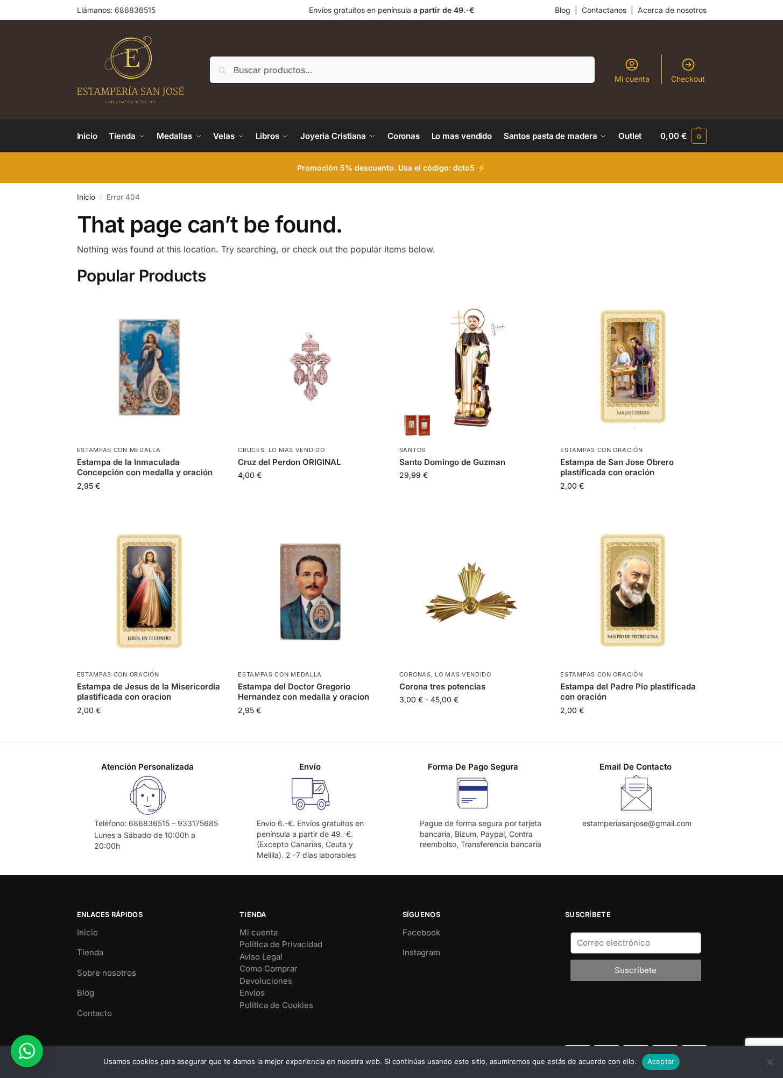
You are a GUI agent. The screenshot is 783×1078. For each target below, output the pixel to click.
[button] (683, 136)
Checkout (688, 78)
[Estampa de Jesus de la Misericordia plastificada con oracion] (149, 592)
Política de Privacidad (280, 944)
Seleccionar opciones (472, 722)
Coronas (415, 674)
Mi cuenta (632, 78)
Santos (412, 450)
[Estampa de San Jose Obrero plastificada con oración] (633, 367)
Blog (562, 10)
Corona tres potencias (442, 686)
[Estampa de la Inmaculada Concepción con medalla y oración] (149, 367)
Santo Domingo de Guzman (452, 462)
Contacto (94, 1013)
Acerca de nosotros (672, 10)
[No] (769, 1061)
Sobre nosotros (106, 973)
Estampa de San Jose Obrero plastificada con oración (617, 467)
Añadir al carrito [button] (149, 508)
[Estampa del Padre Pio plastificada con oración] (633, 592)
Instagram (421, 952)
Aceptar (661, 1061)
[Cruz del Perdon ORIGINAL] (310, 367)
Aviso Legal (261, 957)
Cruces (251, 450)
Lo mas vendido (297, 450)
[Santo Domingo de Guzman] (472, 367)
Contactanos (604, 10)
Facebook (421, 932)
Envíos (252, 993)
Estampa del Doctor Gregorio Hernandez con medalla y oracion (303, 691)
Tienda (90, 952)
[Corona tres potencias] (472, 592)
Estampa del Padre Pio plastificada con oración (628, 691)
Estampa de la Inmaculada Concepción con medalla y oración (145, 467)
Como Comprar (268, 968)
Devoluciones (265, 981)
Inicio (86, 197)
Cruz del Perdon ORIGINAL (289, 462)
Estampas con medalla (119, 450)
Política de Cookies (276, 1005)
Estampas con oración (601, 450)
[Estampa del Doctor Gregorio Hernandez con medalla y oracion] (310, 592)
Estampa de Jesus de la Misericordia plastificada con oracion (148, 691)
